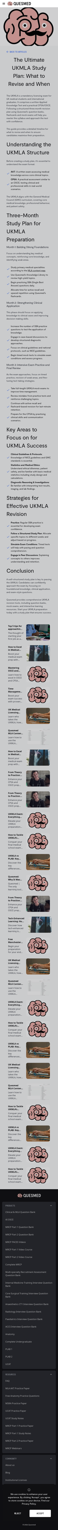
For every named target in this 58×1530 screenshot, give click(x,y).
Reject (17, 1513)
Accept (40, 1513)
